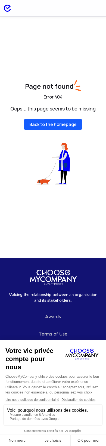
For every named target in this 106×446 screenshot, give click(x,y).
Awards (53, 317)
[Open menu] (96, 8)
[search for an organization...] (82, 8)
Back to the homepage (53, 124)
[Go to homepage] (7, 8)
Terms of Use (53, 334)
